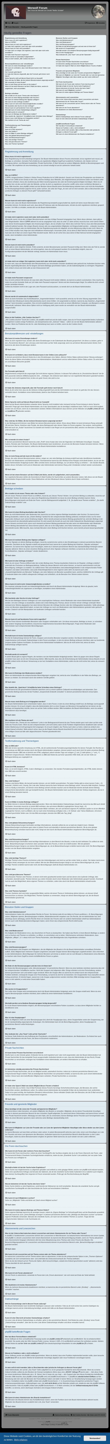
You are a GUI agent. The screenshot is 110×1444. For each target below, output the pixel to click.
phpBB (48, 1421)
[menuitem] (7, 23)
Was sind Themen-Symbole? (14, 144)
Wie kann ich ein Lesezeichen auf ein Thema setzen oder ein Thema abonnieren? (78, 104)
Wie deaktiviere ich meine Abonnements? (69, 109)
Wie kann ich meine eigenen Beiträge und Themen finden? (75, 92)
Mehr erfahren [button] (20, 1440)
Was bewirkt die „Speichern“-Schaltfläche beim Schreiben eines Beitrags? (29, 116)
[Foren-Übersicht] (16, 11)
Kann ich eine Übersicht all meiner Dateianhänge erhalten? (75, 118)
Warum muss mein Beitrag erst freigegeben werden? (22, 118)
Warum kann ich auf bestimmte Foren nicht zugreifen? (22, 108)
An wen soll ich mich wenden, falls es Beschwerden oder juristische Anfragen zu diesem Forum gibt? (78, 131)
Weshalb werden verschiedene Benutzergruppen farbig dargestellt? (78, 50)
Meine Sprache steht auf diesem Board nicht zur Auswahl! (24, 78)
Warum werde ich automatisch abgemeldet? (19, 56)
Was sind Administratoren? (64, 40)
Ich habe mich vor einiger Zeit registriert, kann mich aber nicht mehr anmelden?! (27, 51)
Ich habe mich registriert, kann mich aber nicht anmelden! (23, 46)
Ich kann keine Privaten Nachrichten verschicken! (72, 61)
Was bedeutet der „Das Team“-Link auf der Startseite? (73, 54)
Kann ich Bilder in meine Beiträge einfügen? (19, 133)
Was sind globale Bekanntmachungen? (17, 135)
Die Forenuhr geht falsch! (13, 72)
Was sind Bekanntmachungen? (15, 137)
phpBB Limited (92, 409)
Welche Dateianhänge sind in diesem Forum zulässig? (73, 116)
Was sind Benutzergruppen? (65, 44)
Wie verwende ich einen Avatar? (15, 82)
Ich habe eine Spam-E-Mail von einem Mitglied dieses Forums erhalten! (79, 66)
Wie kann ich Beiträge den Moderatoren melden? (21, 114)
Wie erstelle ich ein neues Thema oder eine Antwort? (22, 95)
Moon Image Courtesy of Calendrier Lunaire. (55, 1424)
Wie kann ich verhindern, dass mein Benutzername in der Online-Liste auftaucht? (27, 69)
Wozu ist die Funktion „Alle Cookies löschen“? (20, 58)
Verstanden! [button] (94, 1438)
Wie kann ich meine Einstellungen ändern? (18, 66)
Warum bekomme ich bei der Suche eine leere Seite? (73, 88)
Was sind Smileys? (11, 131)
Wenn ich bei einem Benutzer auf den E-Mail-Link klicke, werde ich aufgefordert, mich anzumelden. (26, 87)
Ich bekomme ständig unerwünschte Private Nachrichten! (74, 64)
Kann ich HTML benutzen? (13, 129)
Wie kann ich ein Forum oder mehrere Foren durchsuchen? (75, 84)
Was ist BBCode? (10, 127)
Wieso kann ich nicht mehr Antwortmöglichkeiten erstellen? (24, 104)
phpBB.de (11, 411)
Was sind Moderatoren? (64, 42)
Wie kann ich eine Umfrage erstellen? (17, 102)
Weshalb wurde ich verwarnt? (14, 112)
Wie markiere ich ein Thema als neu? (17, 120)
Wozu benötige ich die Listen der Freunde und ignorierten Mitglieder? (78, 73)
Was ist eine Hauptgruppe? (65, 52)
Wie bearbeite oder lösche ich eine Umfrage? (19, 106)
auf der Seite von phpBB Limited (30, 1343)
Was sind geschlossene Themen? (16, 141)
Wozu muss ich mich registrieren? (16, 40)
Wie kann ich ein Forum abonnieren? (68, 107)
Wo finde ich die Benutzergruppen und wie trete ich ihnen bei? (76, 46)
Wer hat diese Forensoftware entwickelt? (69, 126)
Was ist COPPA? (10, 42)
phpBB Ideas (9, 1358)
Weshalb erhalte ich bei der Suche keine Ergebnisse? (73, 86)
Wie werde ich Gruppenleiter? (65, 48)
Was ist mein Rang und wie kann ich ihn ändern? (21, 84)
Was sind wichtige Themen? (14, 139)
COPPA (27, 222)
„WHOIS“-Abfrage (71, 1372)
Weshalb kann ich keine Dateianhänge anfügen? (20, 110)
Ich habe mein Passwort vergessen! (17, 54)
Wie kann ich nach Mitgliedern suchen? (68, 90)
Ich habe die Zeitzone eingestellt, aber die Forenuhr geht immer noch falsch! (27, 75)
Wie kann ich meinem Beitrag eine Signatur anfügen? (22, 99)
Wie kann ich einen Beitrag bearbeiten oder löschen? (22, 97)
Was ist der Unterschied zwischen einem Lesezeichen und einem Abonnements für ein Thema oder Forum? (77, 100)
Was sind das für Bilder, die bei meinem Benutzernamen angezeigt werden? (29, 80)
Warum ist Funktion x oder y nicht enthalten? (70, 128)
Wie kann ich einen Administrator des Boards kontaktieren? (75, 134)
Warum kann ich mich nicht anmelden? (17, 48)
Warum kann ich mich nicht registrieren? (18, 44)
